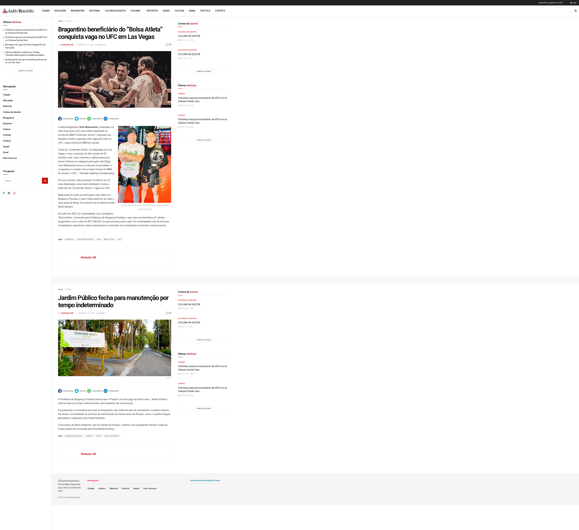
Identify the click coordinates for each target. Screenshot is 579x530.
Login (574, 3)
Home (60, 21)
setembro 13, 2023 (86, 313)
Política (7, 141)
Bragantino (8, 118)
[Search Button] (45, 181)
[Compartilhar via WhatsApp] (94, 119)
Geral (5, 152)
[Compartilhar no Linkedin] (111, 119)
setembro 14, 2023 (86, 45)
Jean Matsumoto (85, 239)
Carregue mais (25, 71)
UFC (119, 239)
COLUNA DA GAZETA (189, 36)
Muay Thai (109, 239)
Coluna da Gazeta (12, 112)
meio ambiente (112, 436)
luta (99, 239)
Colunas (135, 11)
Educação (8, 100)
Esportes (7, 123)
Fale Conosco (10, 158)
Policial (7, 135)
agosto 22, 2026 (186, 40)
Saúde (6, 146)
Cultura (6, 129)
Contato (220, 11)
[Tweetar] (80, 119)
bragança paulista (73, 436)
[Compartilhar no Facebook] (65, 119)
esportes (69, 239)
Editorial (7, 106)
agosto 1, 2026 (185, 58)
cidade (89, 436)
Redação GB (67, 45)
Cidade (6, 95)
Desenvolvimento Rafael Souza (205, 480)
